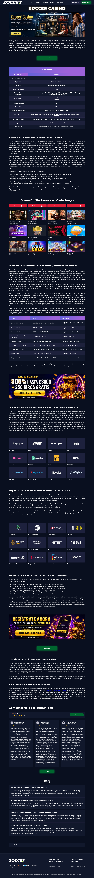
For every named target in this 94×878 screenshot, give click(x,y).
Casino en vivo (36, 205)
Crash (55, 205)
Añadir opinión (77, 714)
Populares (17, 205)
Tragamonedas (75, 205)
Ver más (47, 771)
